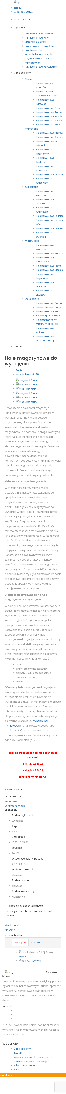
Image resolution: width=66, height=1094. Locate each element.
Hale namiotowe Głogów (49, 228)
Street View (11, 801)
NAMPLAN (11, 930)
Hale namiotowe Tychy (49, 120)
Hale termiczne (33, 50)
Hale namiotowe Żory (48, 124)
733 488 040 (34, 960)
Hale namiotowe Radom (49, 253)
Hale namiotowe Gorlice (49, 174)
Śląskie (28, 79)
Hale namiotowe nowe (37, 37)
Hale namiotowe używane (39, 33)
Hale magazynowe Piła (48, 315)
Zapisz (19, 370)
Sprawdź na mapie (15, 805)
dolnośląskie (31, 187)
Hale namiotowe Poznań (49, 303)
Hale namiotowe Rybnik (49, 116)
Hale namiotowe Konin (48, 311)
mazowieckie (32, 240)
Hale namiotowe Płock (48, 265)
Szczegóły (20, 942)
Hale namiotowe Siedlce (49, 270)
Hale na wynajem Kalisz (49, 307)
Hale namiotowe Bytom (49, 108)
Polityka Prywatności (25, 1065)
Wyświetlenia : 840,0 (27, 374)
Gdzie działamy (22, 73)
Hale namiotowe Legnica (50, 216)
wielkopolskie (32, 299)
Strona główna (22, 19)
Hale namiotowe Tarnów (49, 137)
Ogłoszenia (20, 27)
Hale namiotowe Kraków (49, 133)
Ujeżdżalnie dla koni (35, 42)
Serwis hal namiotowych (38, 54)
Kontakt (18, 346)
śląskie (22, 956)
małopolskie (31, 128)
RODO (17, 1069)
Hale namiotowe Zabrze (49, 112)
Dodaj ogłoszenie (23, 12)
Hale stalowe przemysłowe (39, 46)
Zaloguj (18, 7)
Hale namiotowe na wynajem (41, 66)
